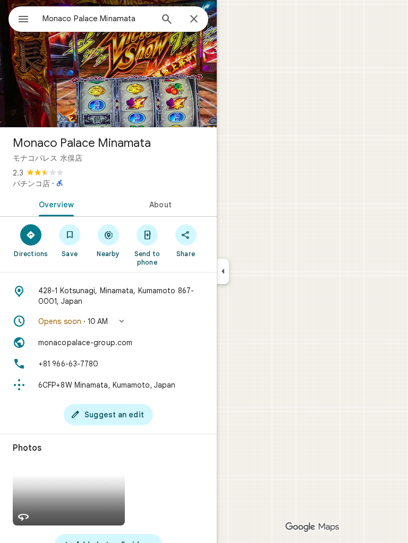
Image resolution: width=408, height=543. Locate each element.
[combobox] (97, 18)
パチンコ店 (31, 183)
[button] (108, 321)
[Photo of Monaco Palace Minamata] (108, 63)
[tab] (54, 203)
